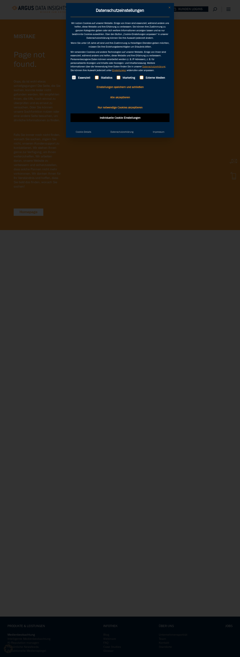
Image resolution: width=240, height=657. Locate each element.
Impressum (158, 132)
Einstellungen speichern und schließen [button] (120, 87)
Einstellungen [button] (119, 70)
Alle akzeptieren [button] (120, 97)
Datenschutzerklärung (153, 66)
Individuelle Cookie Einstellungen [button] (120, 118)
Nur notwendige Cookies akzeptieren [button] (120, 107)
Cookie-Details (83, 132)
